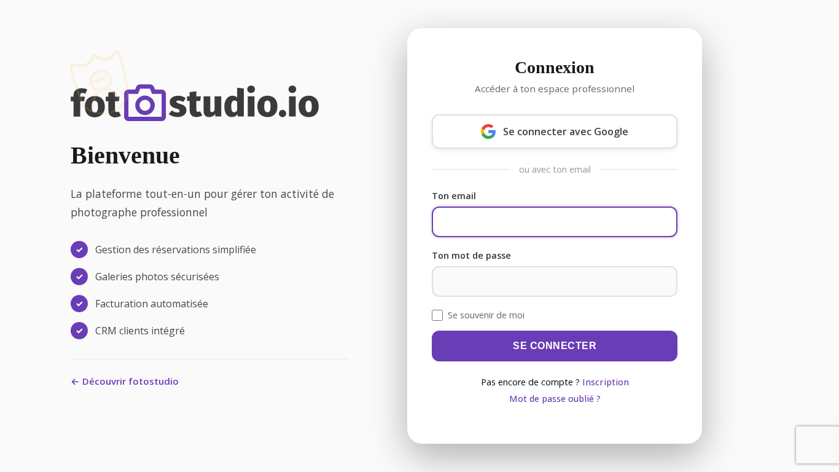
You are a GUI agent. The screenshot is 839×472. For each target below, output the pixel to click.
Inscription (605, 382)
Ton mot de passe (471, 255)
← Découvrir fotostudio (125, 381)
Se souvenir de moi (486, 315)
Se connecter (554, 345)
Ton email (454, 196)
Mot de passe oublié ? (555, 398)
